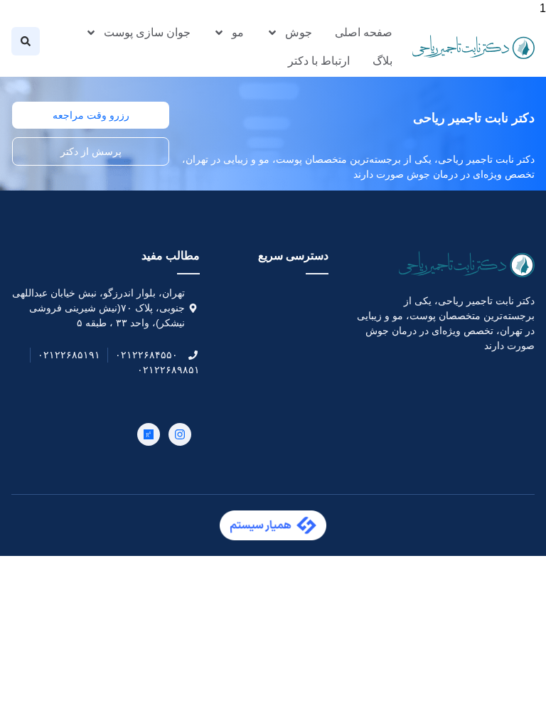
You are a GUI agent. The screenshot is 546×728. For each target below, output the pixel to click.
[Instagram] (179, 434)
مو (238, 32)
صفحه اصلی (363, 32)
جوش (298, 32)
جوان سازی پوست (147, 32)
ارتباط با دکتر (319, 61)
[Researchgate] (148, 434)
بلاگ (382, 61)
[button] (25, 41)
